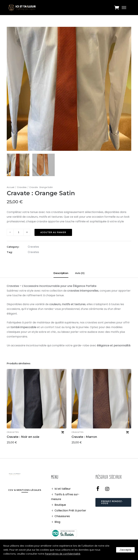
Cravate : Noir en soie (23, 437)
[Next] (132, 408)
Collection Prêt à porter (70, 510)
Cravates (22, 187)
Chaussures (62, 516)
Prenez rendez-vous (112, 502)
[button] (62, 432)
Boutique (60, 505)
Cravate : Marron (84, 437)
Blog (57, 522)
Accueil (10, 187)
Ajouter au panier (53, 232)
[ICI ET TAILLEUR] (64, 533)
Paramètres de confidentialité (62, 553)
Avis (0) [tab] (79, 273)
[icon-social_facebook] (99, 488)
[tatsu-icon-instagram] (107, 488)
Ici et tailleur (63, 489)
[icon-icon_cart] (116, 7)
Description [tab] (61, 273)
